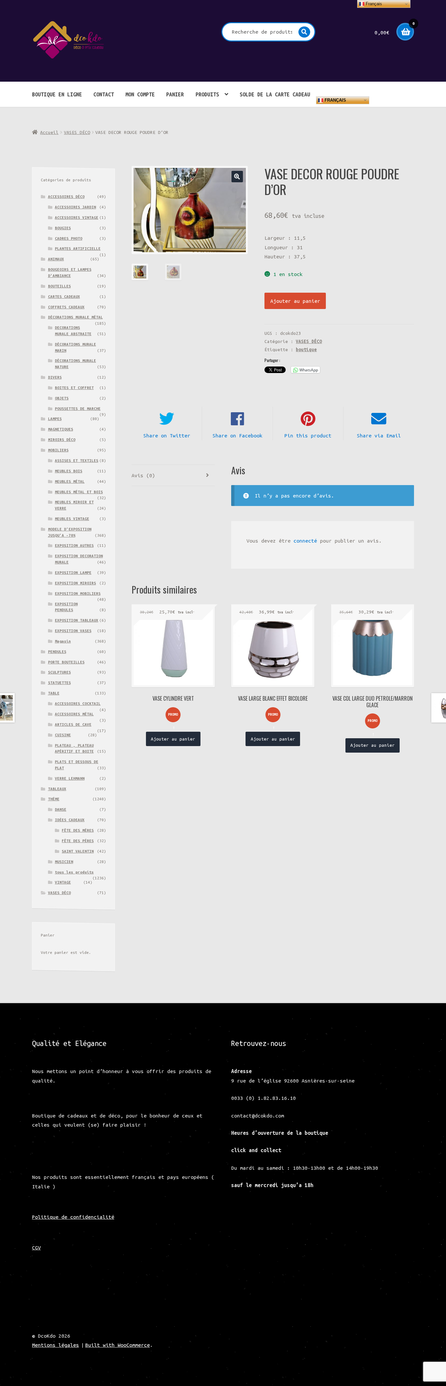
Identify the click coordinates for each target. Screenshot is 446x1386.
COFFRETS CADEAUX (66, 307)
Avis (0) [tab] (143, 475)
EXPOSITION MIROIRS (75, 583)
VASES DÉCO (77, 132)
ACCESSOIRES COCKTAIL (78, 703)
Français (334, 99)
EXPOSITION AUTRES (74, 545)
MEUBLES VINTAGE (72, 518)
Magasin (63, 641)
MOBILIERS (58, 450)
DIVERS (55, 377)
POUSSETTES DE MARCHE (78, 408)
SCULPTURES (59, 672)
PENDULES (57, 651)
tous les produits (74, 872)
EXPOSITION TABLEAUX (76, 620)
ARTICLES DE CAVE (73, 724)
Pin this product (307, 435)
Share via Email (379, 435)
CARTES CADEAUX (64, 296)
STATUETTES (59, 682)
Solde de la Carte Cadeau (275, 94)
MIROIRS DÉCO (61, 439)
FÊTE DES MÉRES (78, 830)
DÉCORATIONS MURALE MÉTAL (75, 317)
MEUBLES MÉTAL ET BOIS (79, 492)
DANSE (60, 809)
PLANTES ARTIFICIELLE (78, 248)
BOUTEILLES (59, 286)
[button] (237, 176)
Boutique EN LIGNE (57, 94)
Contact (103, 94)
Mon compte (140, 94)
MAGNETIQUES (60, 429)
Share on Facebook (238, 435)
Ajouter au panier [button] (173, 739)
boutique (306, 349)
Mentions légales (55, 1345)
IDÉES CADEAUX (70, 820)
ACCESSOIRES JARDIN (75, 207)
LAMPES (55, 418)
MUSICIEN (64, 861)
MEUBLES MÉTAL (70, 481)
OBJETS (62, 398)
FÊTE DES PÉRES (78, 841)
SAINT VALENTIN (78, 851)
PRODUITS (207, 94)
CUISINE (63, 735)
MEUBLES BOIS (68, 471)
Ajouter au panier (295, 301)
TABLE (53, 693)
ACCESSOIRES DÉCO (66, 196)
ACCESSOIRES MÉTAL (74, 714)
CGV (36, 1247)
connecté (305, 541)
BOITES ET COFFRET (74, 387)
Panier (175, 94)
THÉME (53, 799)
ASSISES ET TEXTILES (76, 460)
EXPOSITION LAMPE (73, 572)
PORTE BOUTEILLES (66, 662)
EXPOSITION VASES (73, 630)
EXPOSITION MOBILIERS (78, 593)
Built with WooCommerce (117, 1345)
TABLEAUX (57, 789)
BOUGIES (63, 228)
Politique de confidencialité (73, 1217)
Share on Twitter (166, 435)
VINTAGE (63, 882)
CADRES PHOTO (68, 238)
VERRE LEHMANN (70, 778)
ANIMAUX (56, 259)
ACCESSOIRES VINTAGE (76, 217)
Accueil (49, 132)
